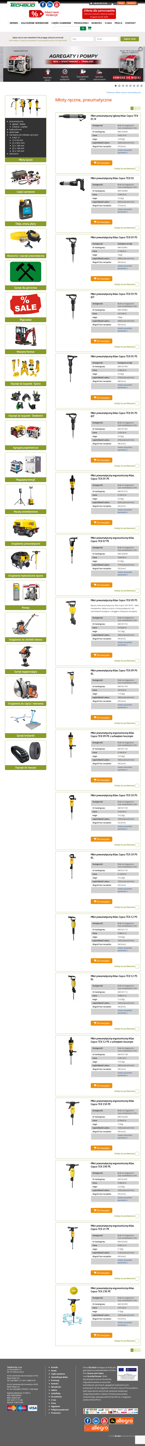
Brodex (118, 1436)
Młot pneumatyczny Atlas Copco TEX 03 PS (114, 237)
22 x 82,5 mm (18, 143)
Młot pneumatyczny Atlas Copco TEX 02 (112, 178)
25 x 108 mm (18, 148)
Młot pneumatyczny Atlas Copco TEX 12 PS (114, 916)
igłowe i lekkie (18, 124)
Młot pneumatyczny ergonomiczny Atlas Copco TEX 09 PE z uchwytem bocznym (112, 734)
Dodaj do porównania (124, 168)
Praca (53, 1403)
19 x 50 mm (17, 140)
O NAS (108, 23)
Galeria (54, 1390)
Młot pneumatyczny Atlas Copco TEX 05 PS (114, 356)
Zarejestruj (131, 3)
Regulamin (55, 1406)
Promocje (55, 1380)
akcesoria (13, 153)
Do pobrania (56, 1396)
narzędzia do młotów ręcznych (23, 134)
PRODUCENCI (81, 23)
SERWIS (14, 23)
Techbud (110, 92)
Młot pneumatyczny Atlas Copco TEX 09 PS (114, 600)
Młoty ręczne (121, 92)
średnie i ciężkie (19, 126)
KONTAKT (130, 23)
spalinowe (14, 132)
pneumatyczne (134, 92)
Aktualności (56, 1387)
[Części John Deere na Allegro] (122, 1423)
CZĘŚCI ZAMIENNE (61, 23)
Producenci (56, 1413)
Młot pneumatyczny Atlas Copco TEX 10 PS (114, 795)
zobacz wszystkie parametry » (125, 151)
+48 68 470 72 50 (100, 3)
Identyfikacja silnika (59, 1377)
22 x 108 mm (18, 145)
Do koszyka (102, 162)
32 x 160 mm (18, 151)
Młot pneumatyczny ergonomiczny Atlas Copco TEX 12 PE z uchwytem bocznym (112, 1040)
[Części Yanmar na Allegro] (97, 1430)
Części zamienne (58, 1374)
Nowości (54, 1383)
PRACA (118, 23)
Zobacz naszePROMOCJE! (52, 14)
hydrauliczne (15, 129)
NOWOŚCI (96, 23)
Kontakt (54, 1367)
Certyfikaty (55, 1393)
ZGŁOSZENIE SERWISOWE (35, 23)
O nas (53, 1400)
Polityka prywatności (60, 1409)
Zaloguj (121, 3)
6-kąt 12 (16, 137)
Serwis (53, 1370)
